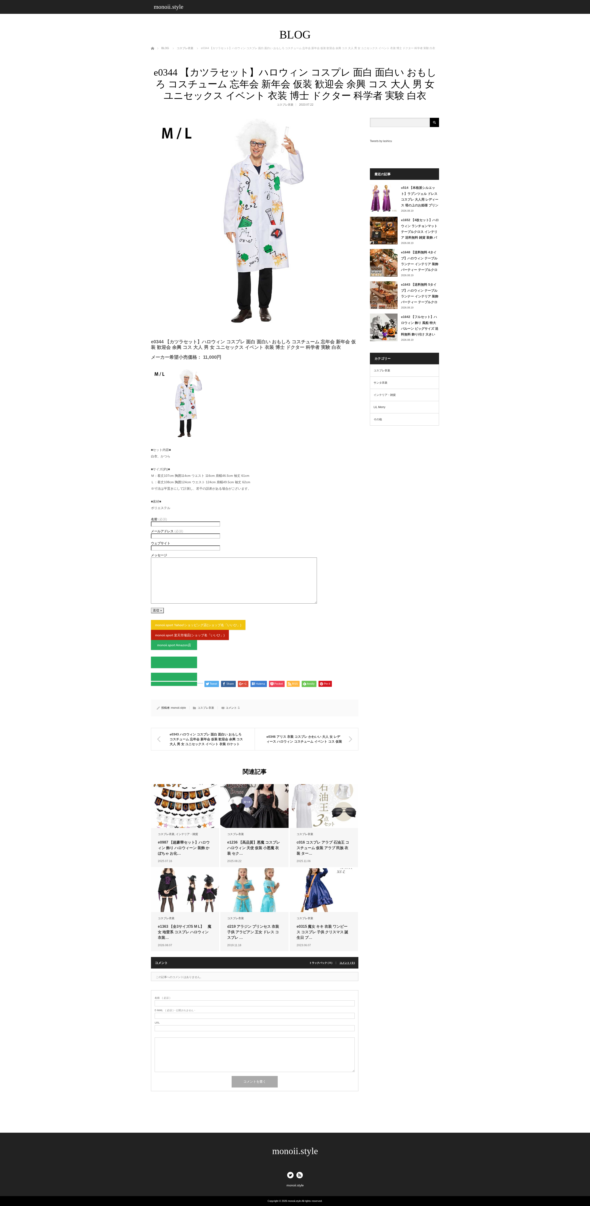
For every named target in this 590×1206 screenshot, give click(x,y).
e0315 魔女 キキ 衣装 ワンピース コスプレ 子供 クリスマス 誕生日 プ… (322, 932)
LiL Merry (379, 407)
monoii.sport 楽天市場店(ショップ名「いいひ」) (190, 635)
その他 (378, 419)
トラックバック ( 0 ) (320, 963)
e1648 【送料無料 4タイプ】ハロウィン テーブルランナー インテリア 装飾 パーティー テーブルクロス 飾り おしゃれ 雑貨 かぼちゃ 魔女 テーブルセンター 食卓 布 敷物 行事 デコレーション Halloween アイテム (419, 261)
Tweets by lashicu (381, 141)
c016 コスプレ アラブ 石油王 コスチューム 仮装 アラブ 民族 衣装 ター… (323, 847)
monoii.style (168, 6)
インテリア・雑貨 (187, 834)
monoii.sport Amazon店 (174, 645)
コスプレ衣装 (285, 104)
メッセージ (159, 555)
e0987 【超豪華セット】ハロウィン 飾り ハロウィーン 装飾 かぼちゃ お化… (184, 847)
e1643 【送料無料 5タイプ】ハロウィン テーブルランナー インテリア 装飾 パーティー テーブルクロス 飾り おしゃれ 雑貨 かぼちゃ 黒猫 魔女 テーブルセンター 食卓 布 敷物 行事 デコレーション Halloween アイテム (419, 294)
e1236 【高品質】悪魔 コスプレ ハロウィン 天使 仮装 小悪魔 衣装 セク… (253, 847)
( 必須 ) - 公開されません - (175, 1010)
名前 (159, 519)
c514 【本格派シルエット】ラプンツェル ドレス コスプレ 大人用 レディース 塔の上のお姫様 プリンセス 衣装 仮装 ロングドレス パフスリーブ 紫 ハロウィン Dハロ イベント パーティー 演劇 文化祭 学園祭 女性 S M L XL (419, 197)
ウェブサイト (160, 543)
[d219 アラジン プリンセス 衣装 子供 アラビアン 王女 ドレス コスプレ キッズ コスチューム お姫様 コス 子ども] (254, 890)
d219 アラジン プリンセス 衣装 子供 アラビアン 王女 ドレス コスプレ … (253, 932)
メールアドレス (167, 531)
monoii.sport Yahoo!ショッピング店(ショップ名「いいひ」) (198, 625)
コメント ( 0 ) (347, 963)
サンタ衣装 (380, 382)
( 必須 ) (162, 998)
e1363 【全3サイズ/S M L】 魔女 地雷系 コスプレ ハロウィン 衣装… (184, 932)
